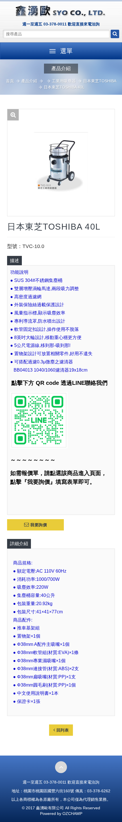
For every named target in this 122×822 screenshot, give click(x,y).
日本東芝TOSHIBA (99, 81)
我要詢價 (38, 525)
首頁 (10, 81)
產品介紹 (29, 81)
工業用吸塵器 (64, 81)
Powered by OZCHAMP (61, 813)
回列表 (62, 730)
